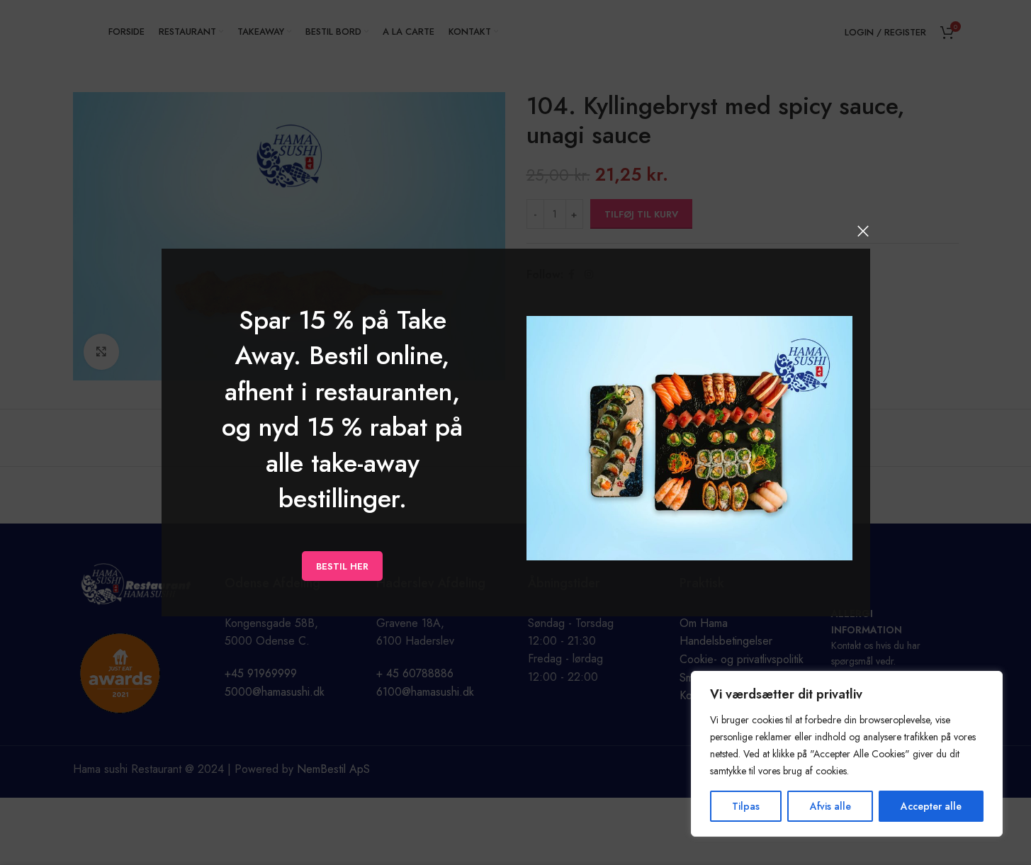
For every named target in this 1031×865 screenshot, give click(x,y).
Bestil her (342, 565)
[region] (847, 754)
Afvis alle (830, 806)
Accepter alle (931, 806)
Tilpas (746, 806)
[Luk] (863, 231)
